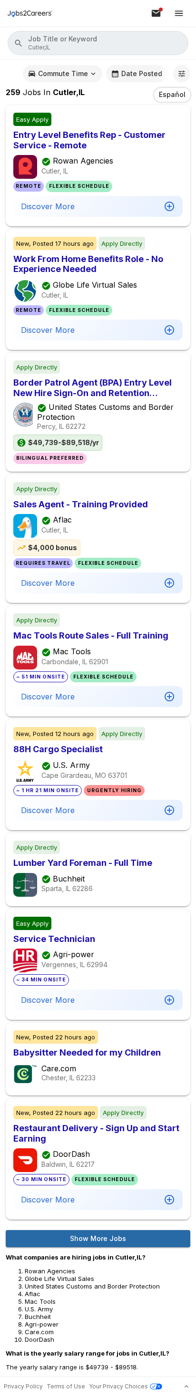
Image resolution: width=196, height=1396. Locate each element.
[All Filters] (181, 73)
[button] (98, 43)
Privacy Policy (23, 1386)
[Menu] (178, 13)
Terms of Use (66, 1386)
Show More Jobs (98, 1238)
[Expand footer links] (186, 1386)
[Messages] (156, 13)
